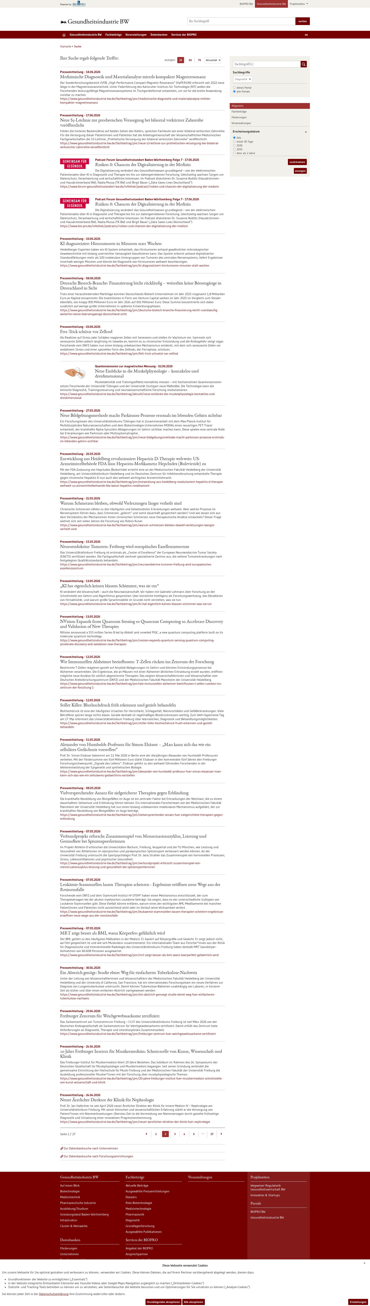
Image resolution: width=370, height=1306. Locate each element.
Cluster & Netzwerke (73, 1226)
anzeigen (300, 171)
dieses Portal (244, 87)
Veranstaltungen (136, 34)
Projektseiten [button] (298, 4)
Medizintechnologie (138, 1208)
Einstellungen (358, 1302)
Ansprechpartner (137, 1254)
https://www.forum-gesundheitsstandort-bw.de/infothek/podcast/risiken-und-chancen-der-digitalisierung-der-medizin (139, 186)
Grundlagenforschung (140, 1226)
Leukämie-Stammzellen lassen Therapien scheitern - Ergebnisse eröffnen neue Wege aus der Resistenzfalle (140, 887)
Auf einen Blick (70, 1185)
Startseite (65, 46)
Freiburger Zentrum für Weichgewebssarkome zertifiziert (110, 1016)
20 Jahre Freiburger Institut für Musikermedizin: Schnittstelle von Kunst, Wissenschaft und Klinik (141, 1054)
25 (181, 60)
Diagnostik (241, 79)
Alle (239, 137)
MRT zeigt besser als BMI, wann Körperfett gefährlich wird (112, 933)
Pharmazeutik (135, 1214)
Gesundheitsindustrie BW (271, 4)
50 (191, 60)
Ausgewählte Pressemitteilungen (147, 1191)
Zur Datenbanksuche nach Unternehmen (91, 1148)
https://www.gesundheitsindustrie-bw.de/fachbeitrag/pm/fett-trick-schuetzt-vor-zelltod (119, 353)
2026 (239, 145)
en (306, 34)
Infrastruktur (68, 1220)
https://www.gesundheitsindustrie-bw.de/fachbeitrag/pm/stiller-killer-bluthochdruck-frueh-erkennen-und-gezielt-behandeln (136, 725)
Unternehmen (69, 1254)
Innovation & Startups (265, 1195)
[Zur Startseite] (95, 21)
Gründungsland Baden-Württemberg (84, 1214)
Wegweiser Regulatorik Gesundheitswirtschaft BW (268, 1187)
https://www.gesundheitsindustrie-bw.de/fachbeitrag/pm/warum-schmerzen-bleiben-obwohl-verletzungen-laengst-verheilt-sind (137, 527)
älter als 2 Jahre (246, 153)
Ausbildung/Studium (74, 1208)
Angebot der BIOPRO (139, 1248)
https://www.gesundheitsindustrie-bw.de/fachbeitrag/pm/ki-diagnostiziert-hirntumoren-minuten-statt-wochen (134, 265)
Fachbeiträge (113, 34)
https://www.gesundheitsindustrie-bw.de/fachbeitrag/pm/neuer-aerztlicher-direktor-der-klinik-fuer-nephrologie (135, 1122)
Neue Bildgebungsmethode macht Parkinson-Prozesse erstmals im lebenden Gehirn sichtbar (141, 416)
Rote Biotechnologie (139, 1203)
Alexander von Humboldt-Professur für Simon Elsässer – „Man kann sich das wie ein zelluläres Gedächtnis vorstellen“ (135, 747)
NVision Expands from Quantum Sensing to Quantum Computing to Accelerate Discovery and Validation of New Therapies (141, 624)
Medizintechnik (70, 1197)
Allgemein (237, 105)
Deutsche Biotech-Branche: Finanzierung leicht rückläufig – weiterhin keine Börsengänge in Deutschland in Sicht (140, 286)
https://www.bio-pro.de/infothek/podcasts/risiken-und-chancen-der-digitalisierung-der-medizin (124, 226)
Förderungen (239, 117)
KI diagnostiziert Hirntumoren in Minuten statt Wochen (111, 244)
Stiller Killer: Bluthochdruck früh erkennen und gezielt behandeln (118, 705)
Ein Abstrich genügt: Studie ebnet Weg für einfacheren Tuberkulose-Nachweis (128, 973)
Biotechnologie (70, 1191)
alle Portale (243, 91)
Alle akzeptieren (193, 1302)
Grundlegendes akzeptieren (163, 1302)
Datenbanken (159, 34)
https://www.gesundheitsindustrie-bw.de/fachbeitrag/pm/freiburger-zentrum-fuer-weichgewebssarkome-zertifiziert (138, 1034)
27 (212, 1134)
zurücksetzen (297, 162)
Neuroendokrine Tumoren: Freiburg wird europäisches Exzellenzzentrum (124, 547)
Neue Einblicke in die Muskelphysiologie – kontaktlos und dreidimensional (147, 374)
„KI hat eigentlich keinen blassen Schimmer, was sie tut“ (109, 586)
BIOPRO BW (246, 4)
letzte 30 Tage (245, 141)
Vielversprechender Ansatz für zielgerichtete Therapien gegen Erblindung (124, 793)
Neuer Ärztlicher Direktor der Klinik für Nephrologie (107, 1100)
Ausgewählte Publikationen (144, 1232)
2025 (239, 149)
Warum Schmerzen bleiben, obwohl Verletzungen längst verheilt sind (121, 503)
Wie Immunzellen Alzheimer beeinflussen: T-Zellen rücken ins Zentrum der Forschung (137, 662)
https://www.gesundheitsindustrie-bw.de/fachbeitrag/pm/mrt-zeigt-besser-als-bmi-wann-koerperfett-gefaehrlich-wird (139, 955)
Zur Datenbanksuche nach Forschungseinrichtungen (98, 1156)
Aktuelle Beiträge (137, 1185)
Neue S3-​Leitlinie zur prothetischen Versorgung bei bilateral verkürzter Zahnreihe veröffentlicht (131, 123)
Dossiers (131, 1197)
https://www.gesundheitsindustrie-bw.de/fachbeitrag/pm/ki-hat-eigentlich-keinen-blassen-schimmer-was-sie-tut (136, 604)
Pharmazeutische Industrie (78, 1203)
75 (200, 60)
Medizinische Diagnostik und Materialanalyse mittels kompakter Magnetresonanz (133, 77)
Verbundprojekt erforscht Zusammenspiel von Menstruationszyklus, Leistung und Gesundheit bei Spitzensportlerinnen (133, 839)
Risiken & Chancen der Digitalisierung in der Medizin (143, 165)
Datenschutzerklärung (54, 1294)
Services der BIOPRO (184, 34)
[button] (304, 131)
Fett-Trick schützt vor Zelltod (86, 332)
